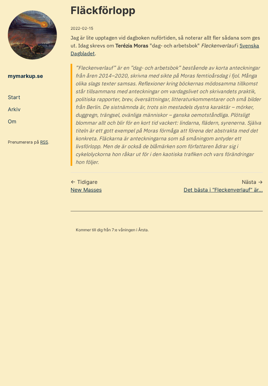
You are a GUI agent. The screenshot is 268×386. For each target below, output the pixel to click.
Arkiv (14, 109)
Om (12, 121)
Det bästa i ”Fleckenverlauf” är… (223, 189)
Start (14, 97)
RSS (44, 142)
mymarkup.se (25, 76)
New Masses (86, 189)
